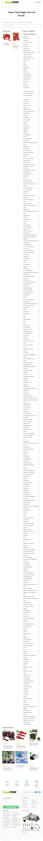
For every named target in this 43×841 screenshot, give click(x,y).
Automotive (31, 44)
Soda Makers (31, 256)
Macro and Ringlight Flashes (31, 470)
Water (31, 714)
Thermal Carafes (31, 229)
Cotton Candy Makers (31, 270)
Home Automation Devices (31, 291)
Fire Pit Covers (31, 335)
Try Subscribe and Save (31, 639)
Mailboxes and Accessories (31, 472)
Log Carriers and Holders (31, 341)
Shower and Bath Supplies (31, 624)
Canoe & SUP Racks (31, 54)
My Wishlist (34, 801)
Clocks (31, 221)
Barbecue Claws (31, 160)
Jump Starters (31, 441)
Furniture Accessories (31, 362)
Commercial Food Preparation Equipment (31, 237)
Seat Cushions (31, 616)
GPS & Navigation (31, 73)
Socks (31, 647)
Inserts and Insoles (31, 429)
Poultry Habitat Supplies (31, 572)
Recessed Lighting (31, 293)
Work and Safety (31, 724)
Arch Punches (31, 148)
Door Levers (31, 295)
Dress (31, 297)
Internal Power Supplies (31, 435)
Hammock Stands (31, 407)
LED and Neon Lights (31, 462)
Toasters (31, 260)
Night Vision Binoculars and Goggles (31, 506)
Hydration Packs (31, 126)
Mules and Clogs (31, 502)
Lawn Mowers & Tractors (31, 91)
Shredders (31, 631)
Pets (31, 541)
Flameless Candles (31, 329)
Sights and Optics (31, 633)
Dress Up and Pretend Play (31, 299)
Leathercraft (31, 460)
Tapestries (31, 547)
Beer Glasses (31, 168)
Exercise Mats (31, 125)
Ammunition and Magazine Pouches (31, 142)
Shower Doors (31, 627)
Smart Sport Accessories (31, 643)
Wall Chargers (31, 704)
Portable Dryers (31, 565)
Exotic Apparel (31, 313)
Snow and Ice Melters (31, 645)
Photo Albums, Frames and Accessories (31, 544)
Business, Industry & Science (31, 52)
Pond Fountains (31, 563)
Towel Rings (31, 688)
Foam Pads (31, 350)
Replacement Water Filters (31, 596)
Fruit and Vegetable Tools (31, 358)
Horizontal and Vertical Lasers (31, 415)
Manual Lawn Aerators (31, 474)
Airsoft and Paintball (31, 138)
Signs (31, 635)
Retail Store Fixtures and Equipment (31, 598)
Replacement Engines (31, 588)
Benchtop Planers (31, 172)
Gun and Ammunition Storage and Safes (31, 401)
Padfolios (31, 533)
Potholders (31, 568)
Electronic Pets (31, 311)
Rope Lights (31, 427)
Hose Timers (31, 417)
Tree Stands (31, 694)
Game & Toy (31, 71)
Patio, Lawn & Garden (31, 96)
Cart (32, 805)
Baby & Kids (31, 46)
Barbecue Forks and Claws (31, 164)
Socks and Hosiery (31, 319)
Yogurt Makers (31, 274)
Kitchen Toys (31, 451)
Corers (31, 262)
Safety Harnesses (31, 602)
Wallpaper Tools (31, 710)
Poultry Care (31, 570)
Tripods (31, 696)
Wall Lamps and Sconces (31, 551)
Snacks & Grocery (31, 105)
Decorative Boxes (31, 280)
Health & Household (31, 75)
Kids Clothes (31, 85)
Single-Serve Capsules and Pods (31, 398)
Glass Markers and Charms (31, 376)
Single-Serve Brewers (31, 227)
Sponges (31, 608)
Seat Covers (31, 614)
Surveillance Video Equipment (31, 496)
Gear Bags (31, 372)
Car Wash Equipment (31, 189)
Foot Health (31, 352)
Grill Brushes (31, 378)
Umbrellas (31, 622)
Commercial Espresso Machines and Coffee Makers (31, 241)
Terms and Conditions (24, 802)
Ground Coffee (31, 394)
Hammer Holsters (31, 405)
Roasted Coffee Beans (31, 396)
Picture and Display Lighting (31, 549)
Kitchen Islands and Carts (31, 449)
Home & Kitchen (31, 79)
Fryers (31, 360)
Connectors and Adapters (31, 246)
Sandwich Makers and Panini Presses (31, 272)
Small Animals (31, 637)
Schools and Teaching (31, 604)
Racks (31, 586)
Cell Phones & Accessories (31, 58)
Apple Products (31, 38)
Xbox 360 (31, 512)
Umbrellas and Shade (31, 698)
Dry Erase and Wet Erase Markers (31, 303)
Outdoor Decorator (31, 529)
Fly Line (31, 347)
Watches (31, 115)
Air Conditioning (31, 134)
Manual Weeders (31, 476)
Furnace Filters (31, 325)
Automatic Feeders (31, 150)
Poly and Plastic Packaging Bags (31, 559)
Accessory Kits (31, 121)
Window (31, 702)
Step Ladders (31, 659)
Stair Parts (31, 651)
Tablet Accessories (31, 675)
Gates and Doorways (31, 370)
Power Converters (31, 119)
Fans (31, 323)
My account (24, 800)
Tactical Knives (31, 677)
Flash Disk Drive (31, 68)
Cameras (31, 123)
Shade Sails (31, 620)
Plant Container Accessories (31, 553)
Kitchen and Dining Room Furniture (31, 211)
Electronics (31, 66)
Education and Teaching (31, 305)
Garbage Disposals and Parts (31, 366)
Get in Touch (24, 807)
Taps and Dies (31, 480)
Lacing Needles (31, 457)
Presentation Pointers (31, 576)
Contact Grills (31, 254)
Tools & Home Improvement (31, 111)
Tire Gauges (31, 684)
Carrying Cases (31, 197)
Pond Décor (31, 561)
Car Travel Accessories (31, 187)
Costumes (31, 266)
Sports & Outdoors (31, 109)
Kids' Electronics (31, 301)
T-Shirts (31, 673)
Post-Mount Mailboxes (31, 567)
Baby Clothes (31, 48)
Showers (31, 629)
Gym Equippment (31, 403)
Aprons (31, 144)
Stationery (31, 653)
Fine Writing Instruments (31, 331)
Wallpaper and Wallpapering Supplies (31, 707)
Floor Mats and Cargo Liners (31, 252)
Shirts (31, 317)
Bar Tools (31, 156)
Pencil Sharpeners (31, 539)
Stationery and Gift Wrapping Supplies (31, 656)
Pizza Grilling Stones (31, 382)
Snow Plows (31, 278)
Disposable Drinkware (31, 288)
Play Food (31, 555)
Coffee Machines (31, 225)
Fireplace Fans (31, 339)
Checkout (33, 804)
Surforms (31, 665)
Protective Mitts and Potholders (31, 388)
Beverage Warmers (31, 174)
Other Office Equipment (31, 525)
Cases (31, 201)
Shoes (31, 213)
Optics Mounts (31, 519)
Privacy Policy (25, 804)
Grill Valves (31, 384)
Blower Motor (31, 176)
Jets (31, 439)
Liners (31, 466)
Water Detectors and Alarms (31, 716)
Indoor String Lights (31, 425)
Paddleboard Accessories (31, 531)
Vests (31, 649)
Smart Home (31, 101)
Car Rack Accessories (31, 181)
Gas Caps (31, 368)
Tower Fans (31, 690)
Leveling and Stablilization (31, 464)
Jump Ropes (31, 128)
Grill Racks (31, 380)
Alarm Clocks (31, 140)
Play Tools (31, 453)
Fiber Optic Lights (31, 327)
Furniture (31, 69)
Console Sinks (31, 248)
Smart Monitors (31, 641)
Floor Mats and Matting (31, 345)
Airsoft (31, 136)
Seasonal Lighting (31, 612)
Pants (31, 315)
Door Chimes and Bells (31, 290)
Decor (31, 62)
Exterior (31, 321)
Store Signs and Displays (31, 199)
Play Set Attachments (31, 557)
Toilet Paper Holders (31, 686)
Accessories (31, 36)
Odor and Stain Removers (31, 517)
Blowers (31, 178)
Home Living (31, 81)
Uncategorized (31, 113)
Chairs (31, 207)
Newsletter (34, 800)
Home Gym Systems (31, 413)
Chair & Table (31, 60)
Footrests (31, 356)
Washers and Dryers (31, 712)
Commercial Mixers (31, 244)
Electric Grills (31, 307)
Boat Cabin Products (31, 180)
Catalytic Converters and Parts (31, 205)
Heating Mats (31, 411)
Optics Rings (31, 521)
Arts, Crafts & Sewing (31, 42)
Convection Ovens (31, 258)
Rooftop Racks (31, 99)
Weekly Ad (34, 807)
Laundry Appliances (31, 458)
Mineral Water (31, 488)
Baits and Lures (31, 154)
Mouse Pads (31, 498)
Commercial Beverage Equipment (31, 235)
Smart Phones (31, 103)
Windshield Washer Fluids (31, 720)
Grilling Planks (31, 386)
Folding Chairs (31, 209)
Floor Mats (31, 193)
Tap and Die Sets (31, 679)
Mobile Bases (31, 490)
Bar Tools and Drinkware (31, 158)
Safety (31, 600)
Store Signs (31, 663)
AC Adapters (31, 117)
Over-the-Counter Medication (31, 354)
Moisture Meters (31, 492)
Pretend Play (31, 455)
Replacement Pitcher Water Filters (31, 590)
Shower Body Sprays (31, 625)
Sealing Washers (31, 610)
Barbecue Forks (31, 162)
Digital (31, 64)
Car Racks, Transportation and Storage (31, 184)
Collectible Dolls (31, 233)
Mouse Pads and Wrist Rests (31, 500)
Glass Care (31, 374)
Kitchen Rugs (31, 146)
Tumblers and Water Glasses (31, 170)
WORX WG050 (6, 818)
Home (3, 7)
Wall (31, 700)
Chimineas (31, 217)
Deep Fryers (31, 286)
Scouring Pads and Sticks (31, 606)
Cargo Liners (31, 191)
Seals (31, 515)
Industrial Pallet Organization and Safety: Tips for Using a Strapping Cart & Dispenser (16, 824)
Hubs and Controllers (31, 421)
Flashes (31, 343)
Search (34, 2)
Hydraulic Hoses (31, 423)
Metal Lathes (31, 486)
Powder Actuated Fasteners (31, 574)
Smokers (31, 309)
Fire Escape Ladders (31, 333)
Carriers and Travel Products (31, 195)
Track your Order (35, 803)
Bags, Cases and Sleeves (31, 152)
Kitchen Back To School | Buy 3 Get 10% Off (31, 444)
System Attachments (31, 671)
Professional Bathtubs (31, 578)
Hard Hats (31, 409)
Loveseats (31, 468)
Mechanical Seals (31, 484)
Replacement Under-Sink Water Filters (31, 593)
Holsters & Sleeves (31, 77)
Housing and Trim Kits (31, 419)
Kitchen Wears (31, 88)
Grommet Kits (31, 390)
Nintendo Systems (31, 510)
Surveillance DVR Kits (31, 667)
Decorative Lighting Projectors (31, 282)
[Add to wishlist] (6, 34)
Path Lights (31, 535)
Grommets (31, 392)
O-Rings (31, 513)
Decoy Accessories (31, 284)
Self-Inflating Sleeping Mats (31, 618)
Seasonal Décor (31, 447)
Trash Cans (31, 692)
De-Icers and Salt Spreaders (31, 276)
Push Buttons (31, 582)
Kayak (31, 83)
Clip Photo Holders (31, 219)
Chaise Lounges (31, 215)
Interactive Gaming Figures (31, 433)
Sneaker (31, 107)
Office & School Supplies (31, 93)
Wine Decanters (31, 722)
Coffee (31, 223)
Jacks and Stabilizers (31, 437)
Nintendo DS (31, 508)
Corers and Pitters (31, 264)
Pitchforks (31, 478)
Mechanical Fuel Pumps (31, 482)
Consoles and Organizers (31, 250)
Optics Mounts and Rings (31, 523)
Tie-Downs (31, 132)
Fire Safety (31, 337)
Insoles (31, 431)
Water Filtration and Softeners (31, 718)
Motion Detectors (31, 494)
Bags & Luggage (31, 50)
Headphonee (31, 268)
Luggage (31, 130)
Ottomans (31, 527)
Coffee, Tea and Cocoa (31, 231)
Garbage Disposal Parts (31, 364)
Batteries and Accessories (31, 166)
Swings (31, 669)
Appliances (31, 40)
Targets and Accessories (31, 680)
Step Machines (31, 661)
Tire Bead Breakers (31, 682)
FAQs (23, 805)
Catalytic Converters (31, 203)
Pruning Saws (31, 580)
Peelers (31, 537)
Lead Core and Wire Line (31, 348)
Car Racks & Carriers (31, 56)
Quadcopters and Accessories (31, 584)
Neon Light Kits (31, 504)
